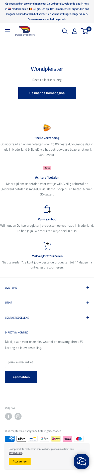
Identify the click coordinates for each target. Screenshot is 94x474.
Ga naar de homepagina (47, 92)
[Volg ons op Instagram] (18, 416)
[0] (85, 31)
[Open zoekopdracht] (65, 31)
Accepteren (20, 461)
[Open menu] (7, 31)
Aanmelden (21, 377)
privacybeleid (15, 453)
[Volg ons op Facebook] (8, 416)
